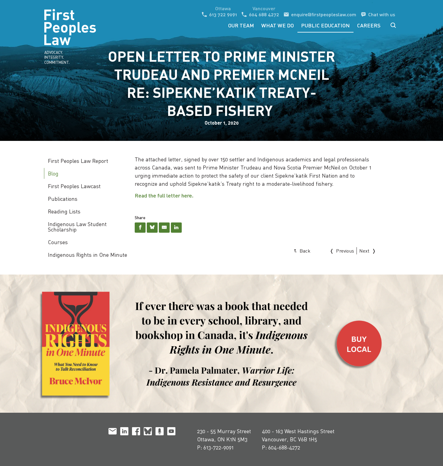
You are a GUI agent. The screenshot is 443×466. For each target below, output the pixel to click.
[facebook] (136, 432)
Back (305, 251)
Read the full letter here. (164, 195)
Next (364, 251)
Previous (345, 251)
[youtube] (171, 432)
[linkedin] (124, 432)
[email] (112, 432)
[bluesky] (148, 432)
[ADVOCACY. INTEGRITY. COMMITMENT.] (57, 18)
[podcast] (160, 432)
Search (393, 25)
